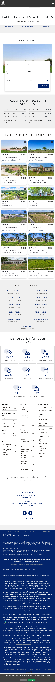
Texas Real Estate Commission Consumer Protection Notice (27, 566)
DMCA (25, 531)
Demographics (27, 31)
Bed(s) (7, 71)
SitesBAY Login (46, 531)
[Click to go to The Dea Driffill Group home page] (3, 3)
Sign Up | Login (27, 518)
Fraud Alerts (31, 669)
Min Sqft (8, 78)
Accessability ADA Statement (9, 669)
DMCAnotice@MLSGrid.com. (23, 644)
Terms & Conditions (47, 669)
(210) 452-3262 (27, 501)
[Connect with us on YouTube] (30, 513)
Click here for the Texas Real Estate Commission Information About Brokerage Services (27, 564)
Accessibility (17, 531)
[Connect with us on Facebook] (25, 513)
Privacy (9, 531)
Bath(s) (29, 71)
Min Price (8, 64)
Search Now (43, 86)
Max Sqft (30, 78)
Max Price (30, 64)
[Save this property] (52, 142)
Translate (51, 7)
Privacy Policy (38, 669)
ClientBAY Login (34, 531)
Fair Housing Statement (21, 669)
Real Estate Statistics (27, 26)
